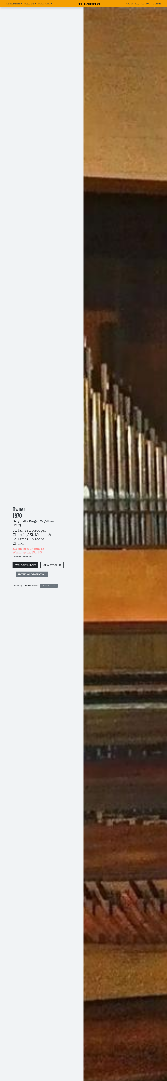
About (129, 3)
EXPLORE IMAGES (25, 565)
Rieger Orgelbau (41, 521)
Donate (157, 3)
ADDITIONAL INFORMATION (31, 574)
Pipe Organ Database (89, 4)
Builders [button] (29, 3)
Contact (146, 3)
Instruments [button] (13, 3)
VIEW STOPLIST (52, 565)
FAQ (137, 3)
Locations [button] (44, 3)
